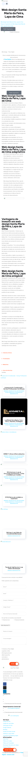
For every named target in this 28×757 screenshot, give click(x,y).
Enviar (13, 664)
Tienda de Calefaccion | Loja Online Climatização (14, 567)
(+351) (8, 710)
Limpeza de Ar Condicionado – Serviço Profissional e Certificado (14, 388)
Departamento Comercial (11, 706)
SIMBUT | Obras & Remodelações (14, 454)
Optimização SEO (18, 392)
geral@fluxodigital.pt (11, 699)
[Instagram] (4, 687)
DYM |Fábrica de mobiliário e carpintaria (14, 497)
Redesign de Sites (14, 393)
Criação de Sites (12, 423)
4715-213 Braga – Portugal (10, 697)
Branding (6, 423)
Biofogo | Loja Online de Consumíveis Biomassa (14, 533)
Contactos (6, 694)
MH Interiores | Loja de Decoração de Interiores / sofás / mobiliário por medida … (14, 473)
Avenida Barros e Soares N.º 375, (14, 695)
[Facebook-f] (4, 684)
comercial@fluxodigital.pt (12, 708)
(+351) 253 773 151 (11, 701)
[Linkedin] (4, 691)
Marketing (11, 392)
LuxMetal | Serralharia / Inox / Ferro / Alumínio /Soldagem (14, 420)
